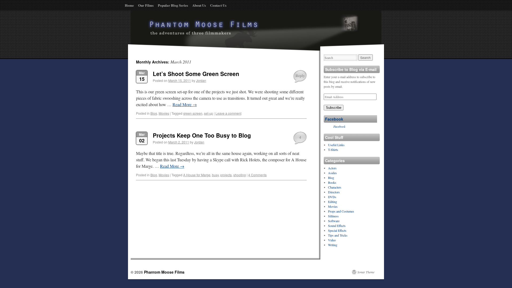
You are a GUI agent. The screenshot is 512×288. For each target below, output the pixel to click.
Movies (164, 113)
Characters (334, 187)
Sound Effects (337, 225)
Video (332, 240)
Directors (334, 192)
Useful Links (336, 145)
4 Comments (257, 175)
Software (333, 221)
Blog (153, 113)
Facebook (334, 119)
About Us (199, 5)
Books (332, 182)
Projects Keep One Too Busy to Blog (202, 135)
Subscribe (333, 108)
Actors (332, 168)
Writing (332, 245)
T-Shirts (333, 149)
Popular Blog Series (173, 5)
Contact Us (218, 5)
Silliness (333, 216)
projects (226, 175)
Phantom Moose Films (164, 272)
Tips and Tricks (337, 235)
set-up (208, 113)
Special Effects (337, 230)
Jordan (201, 80)
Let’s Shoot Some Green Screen (196, 74)
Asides (332, 173)
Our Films (146, 5)
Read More (185, 104)
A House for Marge (196, 175)
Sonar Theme (365, 272)
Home (129, 5)
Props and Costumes (341, 211)
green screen (192, 113)
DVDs (332, 197)
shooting (239, 175)
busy (215, 175)
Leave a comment (228, 113)
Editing (332, 201)
